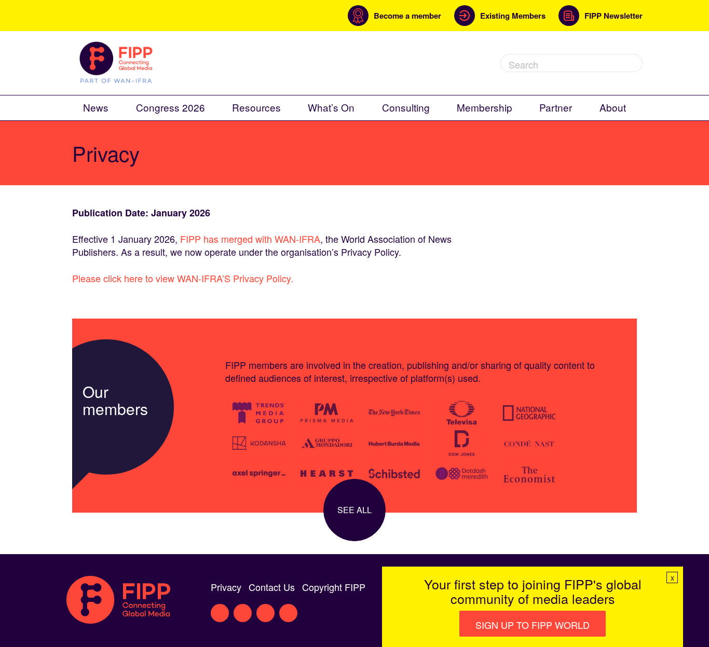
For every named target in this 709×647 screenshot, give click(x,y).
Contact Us (272, 587)
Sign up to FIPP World (532, 624)
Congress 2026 (170, 107)
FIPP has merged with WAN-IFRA (250, 238)
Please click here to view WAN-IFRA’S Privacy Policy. (182, 278)
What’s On (331, 107)
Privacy (226, 587)
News (95, 107)
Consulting (406, 107)
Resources (256, 107)
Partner (555, 107)
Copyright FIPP (333, 587)
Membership (484, 107)
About (612, 107)
